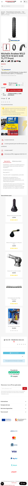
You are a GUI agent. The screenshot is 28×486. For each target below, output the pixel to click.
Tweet (9, 98)
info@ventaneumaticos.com (7, 485)
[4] (7, 102)
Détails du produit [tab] (16, 161)
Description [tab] (7, 161)
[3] (5, 102)
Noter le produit (14, 353)
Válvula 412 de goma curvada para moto (14, 243)
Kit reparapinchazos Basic (14, 326)
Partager (7, 98)
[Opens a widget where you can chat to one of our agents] (23, 483)
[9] (16, 220)
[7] (14, 220)
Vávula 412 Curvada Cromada (14, 271)
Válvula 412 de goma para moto (14, 215)
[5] (9, 102)
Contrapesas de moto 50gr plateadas (14, 298)
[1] (2, 102)
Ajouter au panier (14, 90)
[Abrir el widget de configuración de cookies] (2, 483)
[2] (4, 102)
